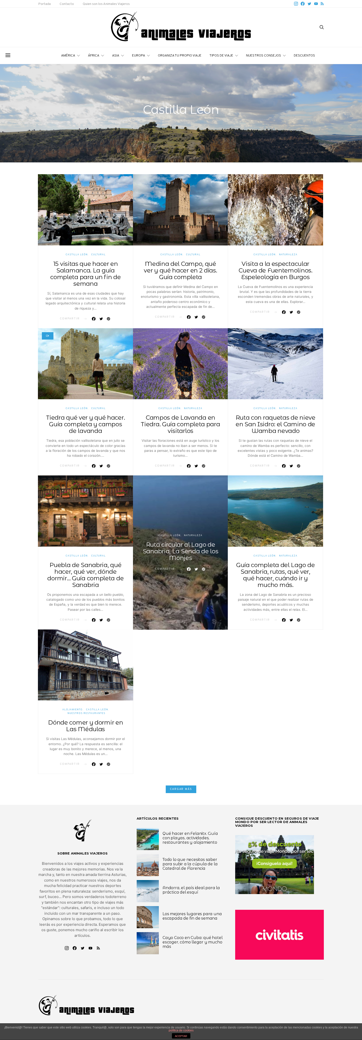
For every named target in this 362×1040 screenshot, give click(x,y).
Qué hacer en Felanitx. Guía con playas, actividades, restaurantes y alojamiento (190, 838)
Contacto (67, 4)
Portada (44, 4)
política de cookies (181, 1030)
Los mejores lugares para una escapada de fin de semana (192, 916)
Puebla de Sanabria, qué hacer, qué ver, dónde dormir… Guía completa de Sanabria (85, 574)
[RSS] (322, 4)
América (68, 56)
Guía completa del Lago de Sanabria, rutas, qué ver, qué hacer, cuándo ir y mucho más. (275, 574)
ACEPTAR (181, 1036)
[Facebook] (303, 4)
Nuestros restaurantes (86, 713)
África (93, 56)
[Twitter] (309, 4)
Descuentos (304, 56)
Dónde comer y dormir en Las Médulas (85, 726)
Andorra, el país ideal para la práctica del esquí (191, 890)
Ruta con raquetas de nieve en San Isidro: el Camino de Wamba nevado (275, 424)
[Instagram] (296, 4)
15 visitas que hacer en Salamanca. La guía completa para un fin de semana (85, 273)
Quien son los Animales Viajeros (106, 4)
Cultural (98, 254)
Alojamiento (72, 709)
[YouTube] (316, 4)
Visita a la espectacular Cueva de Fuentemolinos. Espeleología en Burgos (276, 270)
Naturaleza (288, 254)
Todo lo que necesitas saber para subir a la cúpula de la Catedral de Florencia (190, 864)
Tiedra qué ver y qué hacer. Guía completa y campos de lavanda (85, 424)
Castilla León (77, 254)
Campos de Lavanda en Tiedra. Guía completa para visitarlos (180, 424)
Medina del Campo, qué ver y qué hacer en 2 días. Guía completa (180, 270)
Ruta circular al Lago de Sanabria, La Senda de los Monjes (180, 551)
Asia (115, 56)
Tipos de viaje (221, 56)
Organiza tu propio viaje (179, 56)
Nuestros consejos (263, 56)
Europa (138, 56)
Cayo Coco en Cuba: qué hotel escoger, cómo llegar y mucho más (192, 942)
